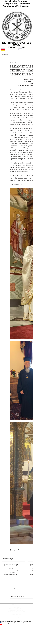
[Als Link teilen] (18, 550)
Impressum (10, 623)
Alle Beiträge (5, 54)
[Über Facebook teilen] (10, 550)
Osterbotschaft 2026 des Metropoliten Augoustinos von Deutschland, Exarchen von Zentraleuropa (12, 565)
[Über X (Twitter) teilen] (14, 550)
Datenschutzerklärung (20, 623)
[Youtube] (16, 624)
